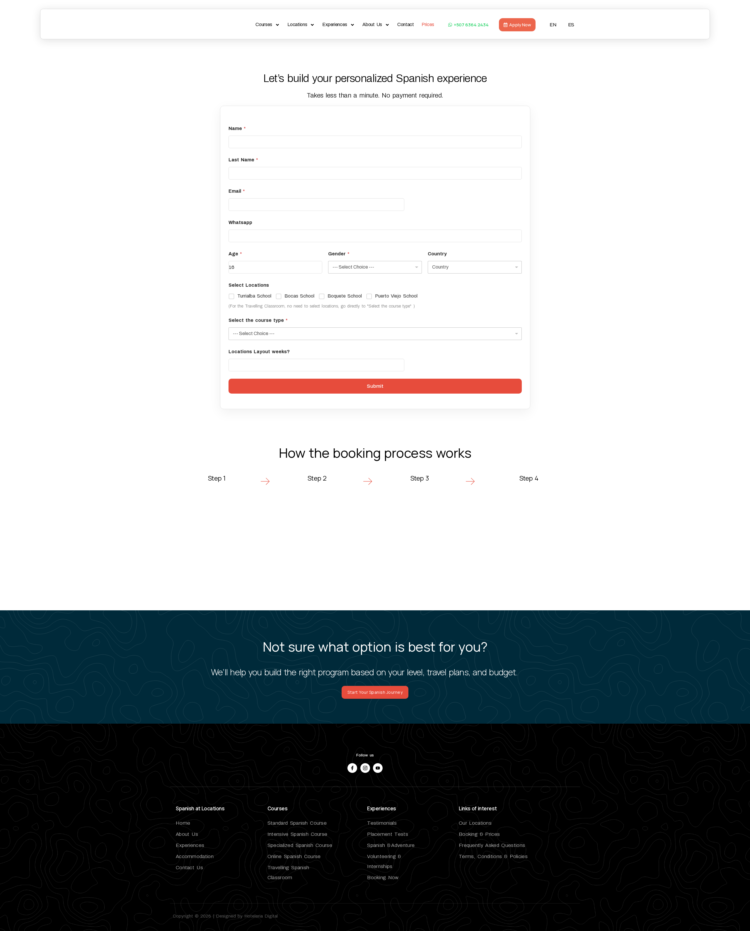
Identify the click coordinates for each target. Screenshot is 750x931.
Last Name (243, 159)
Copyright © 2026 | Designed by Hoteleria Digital (225, 916)
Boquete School (345, 295)
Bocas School (299, 295)
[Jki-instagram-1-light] (365, 768)
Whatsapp (240, 222)
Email (237, 191)
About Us (372, 24)
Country (437, 253)
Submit (375, 386)
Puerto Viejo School (396, 295)
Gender (339, 253)
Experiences (334, 24)
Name (237, 128)
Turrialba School (254, 295)
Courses (263, 24)
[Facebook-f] (352, 768)
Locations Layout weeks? (259, 351)
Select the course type (258, 320)
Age (235, 253)
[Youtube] (378, 768)
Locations (297, 24)
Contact (405, 24)
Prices (428, 24)
